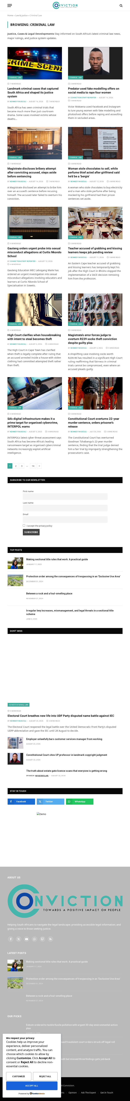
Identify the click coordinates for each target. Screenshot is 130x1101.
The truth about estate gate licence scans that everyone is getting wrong (66, 770)
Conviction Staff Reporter (83, 98)
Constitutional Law (18, 705)
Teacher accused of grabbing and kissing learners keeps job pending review (95, 250)
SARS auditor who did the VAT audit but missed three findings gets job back (68, 1059)
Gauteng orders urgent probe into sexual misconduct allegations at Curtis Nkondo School (34, 252)
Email (25, 514)
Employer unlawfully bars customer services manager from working (64, 739)
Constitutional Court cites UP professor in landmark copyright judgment (66, 755)
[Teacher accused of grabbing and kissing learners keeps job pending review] (95, 223)
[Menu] (9, 5)
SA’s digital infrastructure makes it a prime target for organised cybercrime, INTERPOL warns (32, 422)
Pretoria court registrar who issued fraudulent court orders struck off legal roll (70, 1042)
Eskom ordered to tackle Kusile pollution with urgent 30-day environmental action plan (72, 1027)
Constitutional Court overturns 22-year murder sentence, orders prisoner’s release (93, 422)
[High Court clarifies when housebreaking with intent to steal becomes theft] (34, 309)
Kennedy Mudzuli (18, 101)
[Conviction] (65, 5)
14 (33, 465)
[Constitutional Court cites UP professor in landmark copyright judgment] (15, 759)
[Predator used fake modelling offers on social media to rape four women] (95, 63)
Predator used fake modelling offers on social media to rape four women (93, 90)
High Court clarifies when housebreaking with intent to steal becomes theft (34, 337)
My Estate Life (41, 776)
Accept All (31, 1085)
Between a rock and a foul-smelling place (49, 593)
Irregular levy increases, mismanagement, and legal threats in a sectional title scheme (70, 612)
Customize (18, 1076)
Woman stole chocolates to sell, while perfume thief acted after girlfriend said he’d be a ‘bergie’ (94, 172)
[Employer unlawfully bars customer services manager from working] (15, 743)
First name (28, 491)
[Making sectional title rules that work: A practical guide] (15, 563)
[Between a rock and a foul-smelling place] (15, 597)
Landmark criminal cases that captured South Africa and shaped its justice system (33, 92)
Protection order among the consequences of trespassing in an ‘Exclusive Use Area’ (73, 576)
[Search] (121, 5)
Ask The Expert (88, 1092)
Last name (28, 502)
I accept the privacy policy (39, 525)
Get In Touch (106, 1092)
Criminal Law (15, 77)
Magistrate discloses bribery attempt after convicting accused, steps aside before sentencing (31, 172)
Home (10, 15)
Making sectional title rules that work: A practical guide (57, 559)
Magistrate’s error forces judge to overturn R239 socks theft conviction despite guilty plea (92, 339)
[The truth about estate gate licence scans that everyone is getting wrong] (15, 774)
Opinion (73, 1092)
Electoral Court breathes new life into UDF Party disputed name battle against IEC (61, 715)
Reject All (45, 1076)
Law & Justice (21, 15)
